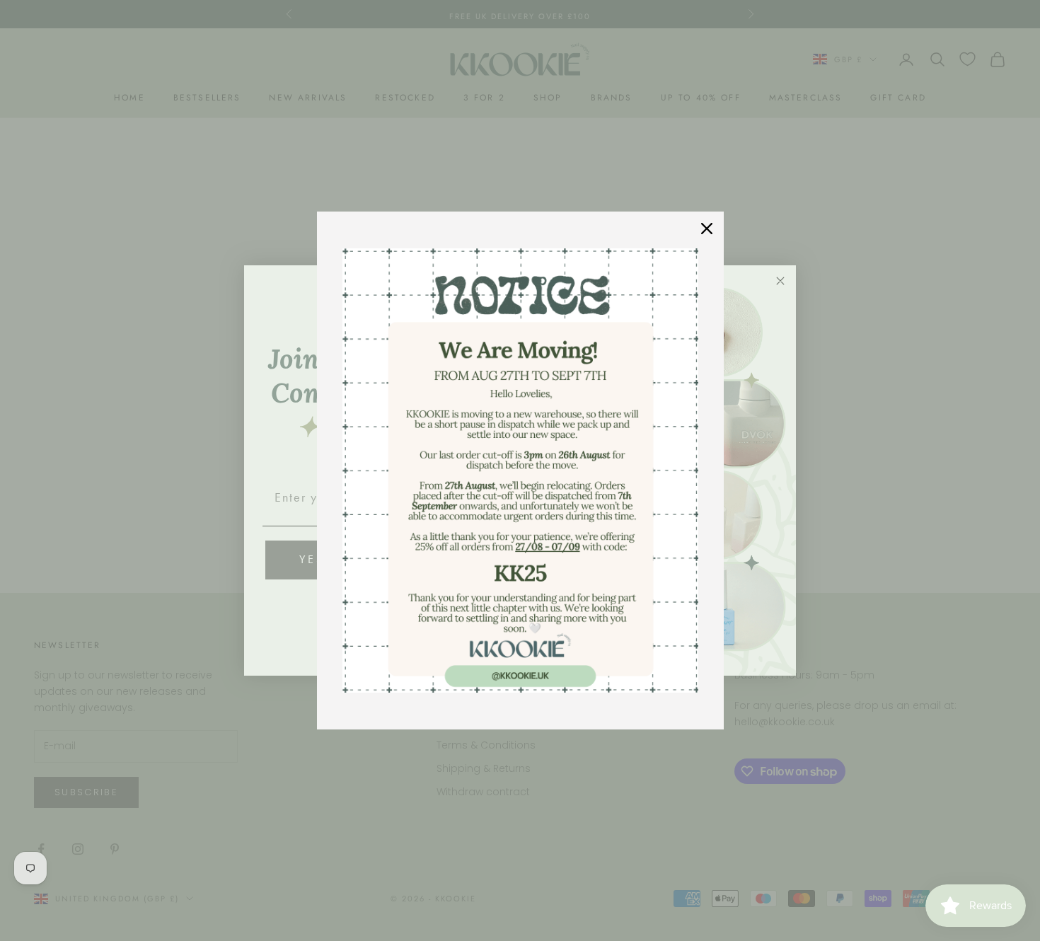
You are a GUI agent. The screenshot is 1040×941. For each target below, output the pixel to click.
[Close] (707, 229)
